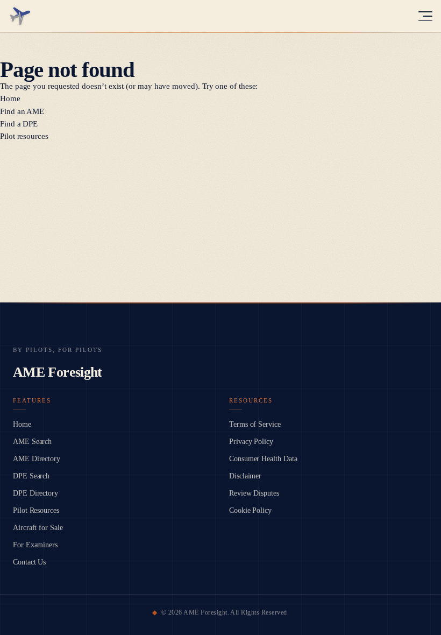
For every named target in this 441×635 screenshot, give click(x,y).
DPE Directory (35, 493)
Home (10, 98)
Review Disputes (254, 493)
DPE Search (31, 476)
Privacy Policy (251, 442)
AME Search (32, 442)
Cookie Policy (250, 510)
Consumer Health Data (263, 459)
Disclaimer (245, 476)
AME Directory (36, 459)
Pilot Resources (36, 510)
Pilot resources (24, 136)
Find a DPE (19, 123)
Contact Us (29, 562)
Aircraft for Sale (38, 528)
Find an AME (22, 111)
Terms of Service (255, 424)
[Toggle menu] (425, 16)
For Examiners (35, 545)
